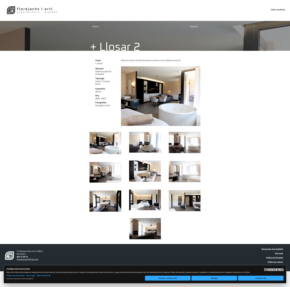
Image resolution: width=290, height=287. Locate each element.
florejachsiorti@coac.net (27, 260)
